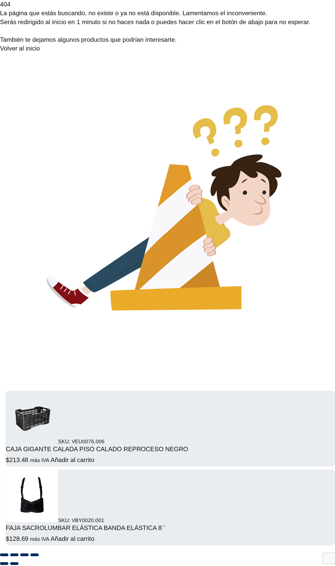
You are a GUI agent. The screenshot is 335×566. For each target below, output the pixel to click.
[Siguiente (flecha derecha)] (14, 563)
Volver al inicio (20, 48)
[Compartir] (24, 554)
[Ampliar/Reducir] (4, 554)
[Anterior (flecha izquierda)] (4, 563)
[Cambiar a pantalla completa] (14, 554)
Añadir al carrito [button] (72, 459)
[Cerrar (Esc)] (34, 554)
